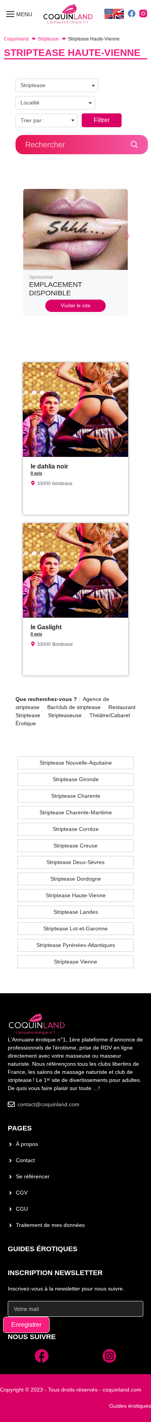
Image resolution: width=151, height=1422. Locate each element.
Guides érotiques (42, 1249)
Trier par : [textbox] (33, 120)
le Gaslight (46, 627)
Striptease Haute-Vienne (76, 895)
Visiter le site (75, 305)
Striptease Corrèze (76, 829)
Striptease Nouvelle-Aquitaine (75, 763)
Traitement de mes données (50, 1225)
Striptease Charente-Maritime (75, 812)
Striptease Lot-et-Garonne (75, 928)
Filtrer (102, 120)
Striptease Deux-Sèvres (75, 862)
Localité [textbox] (30, 102)
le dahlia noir (49, 466)
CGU (22, 1209)
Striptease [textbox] (33, 85)
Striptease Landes (75, 912)
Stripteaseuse (65, 715)
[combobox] (56, 85)
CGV (21, 1192)
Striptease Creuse (75, 845)
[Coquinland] (68, 14)
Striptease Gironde (76, 779)
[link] (75, 252)
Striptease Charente (75, 796)
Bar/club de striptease (74, 707)
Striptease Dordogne (75, 879)
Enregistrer (26, 1324)
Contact (25, 1160)
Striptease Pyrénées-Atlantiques (75, 945)
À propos (27, 1144)
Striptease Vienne (75, 962)
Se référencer (33, 1176)
